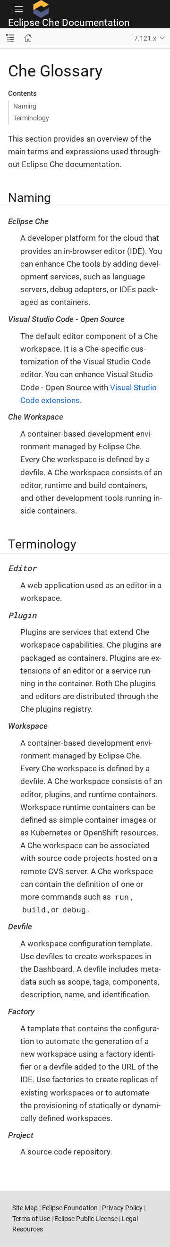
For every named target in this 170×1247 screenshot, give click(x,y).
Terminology (31, 118)
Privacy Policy (122, 1208)
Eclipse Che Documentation (69, 23)
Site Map (25, 1208)
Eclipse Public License (86, 1218)
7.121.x (145, 38)
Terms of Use (31, 1218)
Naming (24, 106)
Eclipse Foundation (70, 1208)
